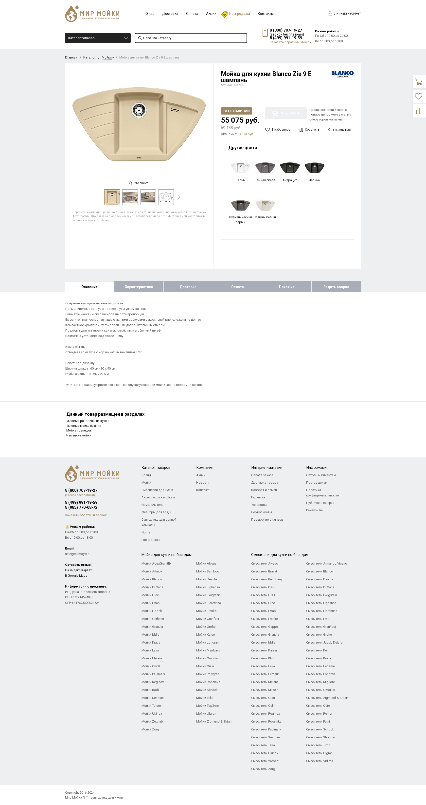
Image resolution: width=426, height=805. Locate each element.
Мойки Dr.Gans (152, 587)
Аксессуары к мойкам (158, 497)
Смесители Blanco (319, 571)
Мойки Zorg (150, 729)
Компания (204, 467)
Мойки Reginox (153, 682)
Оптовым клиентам (321, 475)
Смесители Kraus (318, 658)
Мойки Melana (152, 658)
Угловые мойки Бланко (83, 426)
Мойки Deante (206, 579)
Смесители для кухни (157, 490)
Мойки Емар (151, 603)
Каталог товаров (81, 38)
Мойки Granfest (207, 619)
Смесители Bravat (264, 571)
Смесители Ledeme (320, 666)
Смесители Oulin (263, 705)
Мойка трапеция (78, 430)
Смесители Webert (265, 761)
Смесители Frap (318, 619)
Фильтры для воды (156, 512)
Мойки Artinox (152, 571)
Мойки (107, 57)
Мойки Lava (150, 650)
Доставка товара (264, 482)
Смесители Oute (318, 705)
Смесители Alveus (264, 563)
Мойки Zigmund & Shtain (214, 721)
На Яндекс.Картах (78, 570)
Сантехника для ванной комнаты (159, 522)
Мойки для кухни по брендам (167, 554)
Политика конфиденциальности (322, 492)
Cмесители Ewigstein (321, 595)
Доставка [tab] (188, 287)
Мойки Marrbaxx (208, 650)
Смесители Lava (263, 666)
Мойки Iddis (150, 634)
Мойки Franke (206, 611)
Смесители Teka (263, 745)
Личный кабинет (347, 13)
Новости (203, 482)
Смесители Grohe (319, 634)
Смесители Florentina (321, 611)
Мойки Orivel (151, 666)
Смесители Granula (265, 634)
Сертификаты (261, 512)
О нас (149, 14)
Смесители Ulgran (319, 753)
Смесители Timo (318, 745)
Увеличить (141, 183)
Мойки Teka (204, 698)
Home (146, 532)
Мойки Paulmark (153, 674)
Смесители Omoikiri (320, 690)
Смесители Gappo (264, 626)
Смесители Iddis (263, 642)
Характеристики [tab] (139, 287)
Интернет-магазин (266, 467)
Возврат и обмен (264, 490)
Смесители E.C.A (263, 595)
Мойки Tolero (151, 705)
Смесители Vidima (319, 761)
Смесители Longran (320, 674)
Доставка (170, 14)
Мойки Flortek (152, 611)
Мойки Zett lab (152, 721)
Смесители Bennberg (266, 579)
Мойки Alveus (206, 563)
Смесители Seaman (265, 737)
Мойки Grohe (205, 626)
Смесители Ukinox (264, 753)
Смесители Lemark (265, 674)
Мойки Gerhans (153, 619)
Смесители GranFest (321, 626)
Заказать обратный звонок (290, 42)
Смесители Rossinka (266, 721)
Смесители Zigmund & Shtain (327, 698)
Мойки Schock (207, 690)
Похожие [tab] (287, 287)
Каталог (89, 57)
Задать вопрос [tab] (336, 287)
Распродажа (239, 14)
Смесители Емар (263, 611)
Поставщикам (316, 482)
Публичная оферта (320, 503)
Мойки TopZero (207, 705)
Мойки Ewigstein (208, 595)
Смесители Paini (318, 721)
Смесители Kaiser (264, 650)
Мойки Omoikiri (207, 658)
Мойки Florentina (208, 603)
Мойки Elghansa (208, 587)
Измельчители (152, 505)
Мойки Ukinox (152, 713)
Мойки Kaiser (206, 634)
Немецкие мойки (78, 435)
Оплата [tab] (237, 287)
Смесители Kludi (263, 658)
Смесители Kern (318, 650)
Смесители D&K (263, 587)
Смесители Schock (320, 729)
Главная (71, 57)
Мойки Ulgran (206, 713)
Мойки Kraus (151, 642)
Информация (317, 467)
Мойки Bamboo (207, 571)
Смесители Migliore (320, 682)
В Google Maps (76, 575)
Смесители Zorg (263, 769)
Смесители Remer (319, 713)
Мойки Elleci (151, 595)
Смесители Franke (264, 619)
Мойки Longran (207, 642)
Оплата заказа (262, 475)
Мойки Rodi (150, 690)
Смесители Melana (265, 682)
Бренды (147, 475)
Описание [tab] (89, 287)
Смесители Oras (263, 698)
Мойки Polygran (207, 674)
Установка (259, 505)
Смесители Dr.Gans (320, 587)
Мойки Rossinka (208, 682)
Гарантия (258, 497)
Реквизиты (314, 510)
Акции (211, 14)
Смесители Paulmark (266, 729)
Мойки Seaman (153, 698)
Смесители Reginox (265, 713)
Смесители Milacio (265, 690)
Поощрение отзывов (267, 519)
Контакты (266, 14)
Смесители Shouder (320, 737)
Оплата (192, 14)
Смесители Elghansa (321, 603)
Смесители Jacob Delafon (325, 642)
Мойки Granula (152, 626)
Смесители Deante (319, 579)
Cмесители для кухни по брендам (279, 554)
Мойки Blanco (152, 579)
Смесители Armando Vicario (326, 563)
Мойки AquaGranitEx (156, 563)
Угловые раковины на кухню (87, 421)
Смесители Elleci (263, 603)
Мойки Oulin (205, 666)
